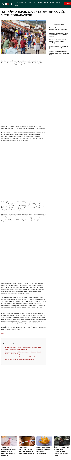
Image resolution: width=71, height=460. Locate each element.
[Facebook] (15, 426)
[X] (19, 426)
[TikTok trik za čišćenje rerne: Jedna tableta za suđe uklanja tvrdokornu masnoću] (9, 441)
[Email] (28, 426)
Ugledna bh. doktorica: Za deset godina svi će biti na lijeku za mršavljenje (57, 41)
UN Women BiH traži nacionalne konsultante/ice (19, 359)
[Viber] (32, 426)
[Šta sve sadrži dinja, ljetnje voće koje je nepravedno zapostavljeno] (44, 441)
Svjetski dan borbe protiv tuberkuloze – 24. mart (20, 357)
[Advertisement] (24, 96)
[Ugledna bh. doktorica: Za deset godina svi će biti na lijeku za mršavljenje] (27, 441)
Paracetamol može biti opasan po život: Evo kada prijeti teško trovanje (58, 28)
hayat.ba (3, 333)
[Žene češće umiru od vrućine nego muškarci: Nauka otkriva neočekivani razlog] (62, 441)
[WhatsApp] (24, 426)
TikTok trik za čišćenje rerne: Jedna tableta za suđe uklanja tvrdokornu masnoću (58, 34)
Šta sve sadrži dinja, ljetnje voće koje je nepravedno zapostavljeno (58, 47)
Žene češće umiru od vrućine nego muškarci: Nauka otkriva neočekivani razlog (59, 53)
